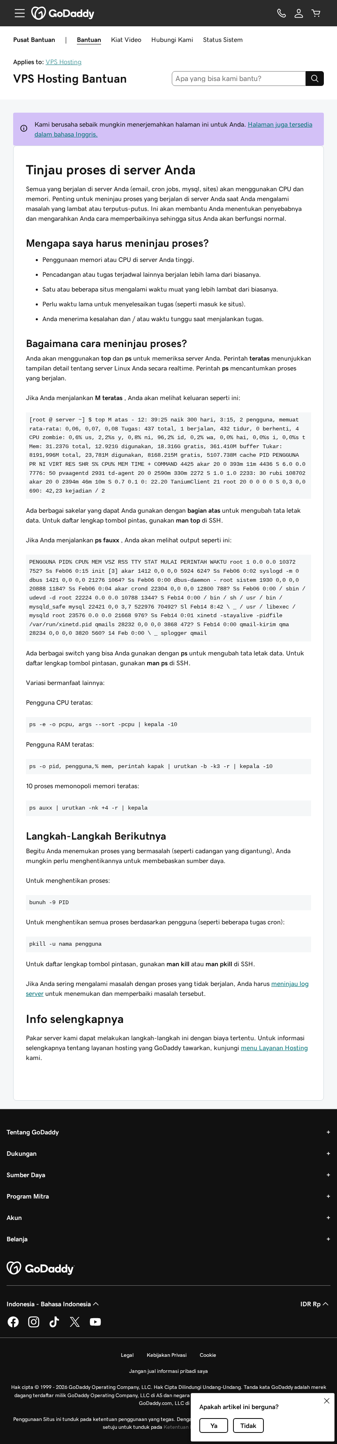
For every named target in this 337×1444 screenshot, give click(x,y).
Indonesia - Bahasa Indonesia (49, 1304)
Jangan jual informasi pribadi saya (168, 1371)
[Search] (315, 78)
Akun (14, 1217)
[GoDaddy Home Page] (41, 1268)
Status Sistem (223, 39)
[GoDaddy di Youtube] (95, 1326)
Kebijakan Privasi (167, 1355)
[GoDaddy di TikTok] (54, 1326)
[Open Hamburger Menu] (16, 13)
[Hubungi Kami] (281, 13)
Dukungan (22, 1153)
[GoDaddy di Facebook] (13, 1326)
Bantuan (89, 39)
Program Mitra (28, 1196)
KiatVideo (126, 39)
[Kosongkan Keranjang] (316, 13)
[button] (326, 1400)
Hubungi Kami (172, 39)
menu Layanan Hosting (274, 1047)
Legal (127, 1355)
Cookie (208, 1355)
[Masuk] (299, 13)
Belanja (17, 1239)
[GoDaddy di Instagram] (33, 1326)
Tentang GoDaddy (33, 1132)
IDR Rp (310, 1304)
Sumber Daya (26, 1174)
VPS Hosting (64, 61)
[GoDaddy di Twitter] (74, 1326)
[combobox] (238, 78)
